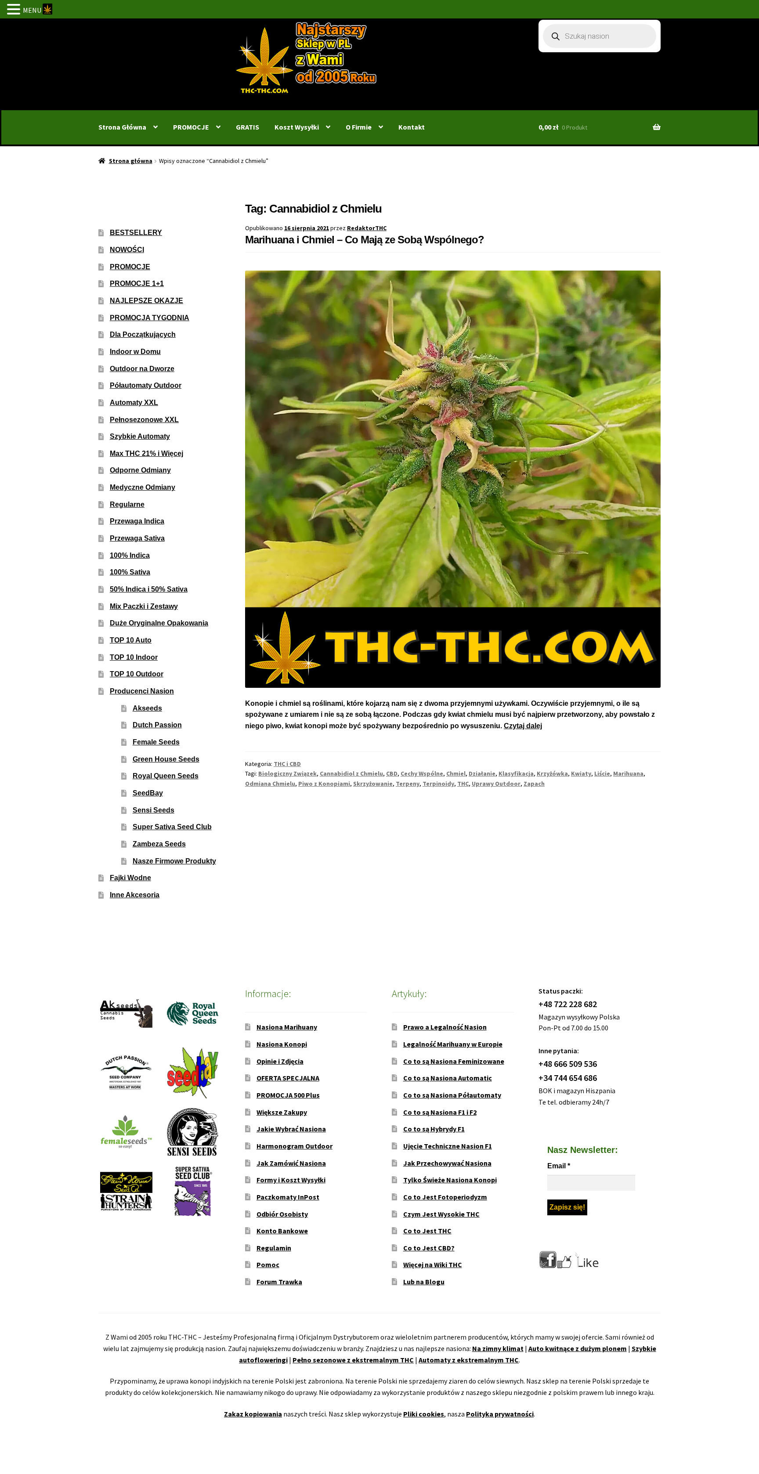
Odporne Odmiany (140, 470)
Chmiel (456, 773)
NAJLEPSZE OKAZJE (146, 300)
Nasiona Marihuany (287, 1026)
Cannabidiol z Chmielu (351, 773)
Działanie (482, 773)
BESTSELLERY (136, 232)
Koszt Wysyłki (297, 127)
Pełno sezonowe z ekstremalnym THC (353, 1359)
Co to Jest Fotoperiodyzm (445, 1196)
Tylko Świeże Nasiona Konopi (450, 1179)
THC (463, 784)
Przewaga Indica (137, 521)
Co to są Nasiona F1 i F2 (440, 1112)
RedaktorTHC (367, 228)
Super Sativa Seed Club (172, 827)
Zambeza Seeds (159, 844)
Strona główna (130, 161)
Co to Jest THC (427, 1230)
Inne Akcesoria (134, 895)
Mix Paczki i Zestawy (144, 606)
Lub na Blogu (424, 1281)
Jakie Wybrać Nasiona (291, 1128)
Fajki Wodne (130, 878)
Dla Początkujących (143, 334)
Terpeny (407, 784)
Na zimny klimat (498, 1348)
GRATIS (247, 127)
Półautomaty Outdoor (145, 385)
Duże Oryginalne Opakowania (159, 623)
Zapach (534, 784)
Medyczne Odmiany (142, 487)
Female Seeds (156, 742)
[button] (15, 10)
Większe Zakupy (282, 1112)
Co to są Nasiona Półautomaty (452, 1095)
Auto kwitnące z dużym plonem (577, 1348)
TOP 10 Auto (131, 640)
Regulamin (274, 1247)
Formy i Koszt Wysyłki (291, 1179)
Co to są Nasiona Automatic (447, 1077)
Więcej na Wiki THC (432, 1264)
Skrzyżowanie (373, 784)
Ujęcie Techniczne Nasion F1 (447, 1146)
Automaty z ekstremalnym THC (469, 1359)
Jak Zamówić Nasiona (291, 1163)
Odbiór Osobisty (282, 1214)
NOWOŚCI (127, 249)
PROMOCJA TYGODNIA (149, 318)
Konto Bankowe (282, 1230)
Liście (602, 773)
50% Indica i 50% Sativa (149, 589)
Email (558, 1166)
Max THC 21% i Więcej (146, 453)
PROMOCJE (191, 127)
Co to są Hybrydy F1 (434, 1128)
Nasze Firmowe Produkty (174, 861)
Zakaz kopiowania (253, 1413)
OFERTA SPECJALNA (288, 1077)
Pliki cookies (423, 1413)
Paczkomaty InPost (288, 1196)
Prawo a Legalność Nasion (445, 1026)
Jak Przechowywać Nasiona (447, 1163)
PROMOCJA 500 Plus (288, 1095)
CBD (392, 773)
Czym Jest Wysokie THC (441, 1214)
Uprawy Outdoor (496, 784)
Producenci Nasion (142, 691)
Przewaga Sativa (137, 538)
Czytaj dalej (523, 726)
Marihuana (628, 773)
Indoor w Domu (135, 351)
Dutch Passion (157, 725)
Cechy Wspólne (422, 773)
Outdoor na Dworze (142, 368)
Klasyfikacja (516, 773)
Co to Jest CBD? (429, 1247)
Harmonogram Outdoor (295, 1146)
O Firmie (359, 127)
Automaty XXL (134, 402)
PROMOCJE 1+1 (137, 283)
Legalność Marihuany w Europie (452, 1044)
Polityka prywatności (500, 1413)
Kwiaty (581, 773)
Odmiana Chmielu (270, 784)
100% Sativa (130, 572)
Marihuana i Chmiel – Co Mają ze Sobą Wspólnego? (364, 240)
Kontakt (411, 127)
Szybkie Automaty (140, 436)
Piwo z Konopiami (324, 784)
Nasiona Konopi (282, 1044)
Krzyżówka (552, 773)
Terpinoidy (438, 784)
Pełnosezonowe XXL (144, 419)
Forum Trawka (279, 1281)
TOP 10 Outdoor (136, 674)
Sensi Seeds (153, 810)
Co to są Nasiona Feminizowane (453, 1061)
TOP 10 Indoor (134, 657)
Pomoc (268, 1264)
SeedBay (148, 793)
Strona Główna (122, 127)
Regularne (127, 504)
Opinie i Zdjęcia (280, 1061)
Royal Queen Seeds (166, 776)
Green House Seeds (166, 759)
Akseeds (147, 708)
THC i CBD (287, 764)
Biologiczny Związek (287, 773)
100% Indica (130, 555)
